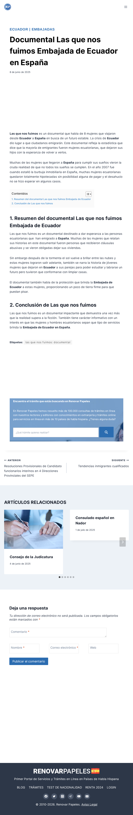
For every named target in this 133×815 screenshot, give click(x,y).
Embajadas (43, 29)
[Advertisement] (66, 104)
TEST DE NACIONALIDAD (64, 787)
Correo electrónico (64, 647)
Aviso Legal (89, 804)
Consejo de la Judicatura (31, 557)
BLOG (21, 787)
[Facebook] (46, 796)
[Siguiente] (122, 542)
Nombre (18, 647)
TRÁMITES (36, 787)
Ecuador (19, 29)
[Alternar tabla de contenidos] (87, 194)
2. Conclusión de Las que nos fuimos (32, 203)
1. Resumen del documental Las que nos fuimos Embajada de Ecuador (51, 199)
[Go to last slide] (10, 542)
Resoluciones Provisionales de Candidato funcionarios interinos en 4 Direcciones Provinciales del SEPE (33, 468)
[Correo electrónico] (87, 796)
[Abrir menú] (125, 6)
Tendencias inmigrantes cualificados (103, 463)
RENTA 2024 (94, 787)
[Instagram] (62, 796)
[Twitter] (54, 796)
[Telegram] (71, 796)
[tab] (59, 577)
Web (93, 647)
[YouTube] (79, 796)
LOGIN (111, 787)
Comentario (20, 631)
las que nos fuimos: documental (47, 342)
